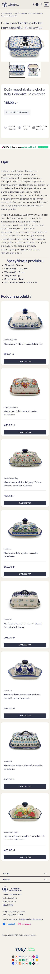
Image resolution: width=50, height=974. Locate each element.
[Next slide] (39, 70)
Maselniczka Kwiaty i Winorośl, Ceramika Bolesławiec (23, 767)
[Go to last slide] (10, 70)
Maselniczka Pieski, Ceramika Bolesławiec (23, 343)
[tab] (24, 59)
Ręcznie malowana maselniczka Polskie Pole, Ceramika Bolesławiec (24, 838)
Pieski (15, 340)
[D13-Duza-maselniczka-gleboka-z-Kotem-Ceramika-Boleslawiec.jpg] (25, 46)
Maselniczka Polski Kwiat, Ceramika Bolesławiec (20, 413)
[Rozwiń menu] (46, 4)
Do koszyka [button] (25, 361)
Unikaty (6, 407)
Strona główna (6, 13)
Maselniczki (8, 340)
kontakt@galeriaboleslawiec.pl (29, 919)
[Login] (41, 4)
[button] (17, 70)
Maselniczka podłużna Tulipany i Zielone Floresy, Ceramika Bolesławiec (23, 484)
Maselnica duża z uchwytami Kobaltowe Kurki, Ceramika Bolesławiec (22, 696)
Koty (15, 13)
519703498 (8, 905)
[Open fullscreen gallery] (47, 59)
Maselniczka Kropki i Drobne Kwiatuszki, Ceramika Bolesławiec (23, 625)
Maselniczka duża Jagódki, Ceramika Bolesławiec (21, 554)
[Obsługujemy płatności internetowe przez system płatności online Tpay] (25, 956)
